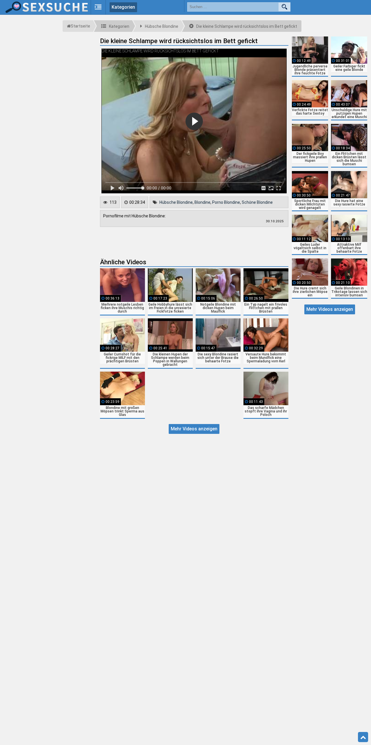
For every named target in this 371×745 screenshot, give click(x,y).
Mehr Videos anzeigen (194, 429)
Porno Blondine (226, 202)
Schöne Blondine (257, 202)
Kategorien (123, 7)
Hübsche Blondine (176, 202)
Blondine (202, 202)
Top (363, 737)
